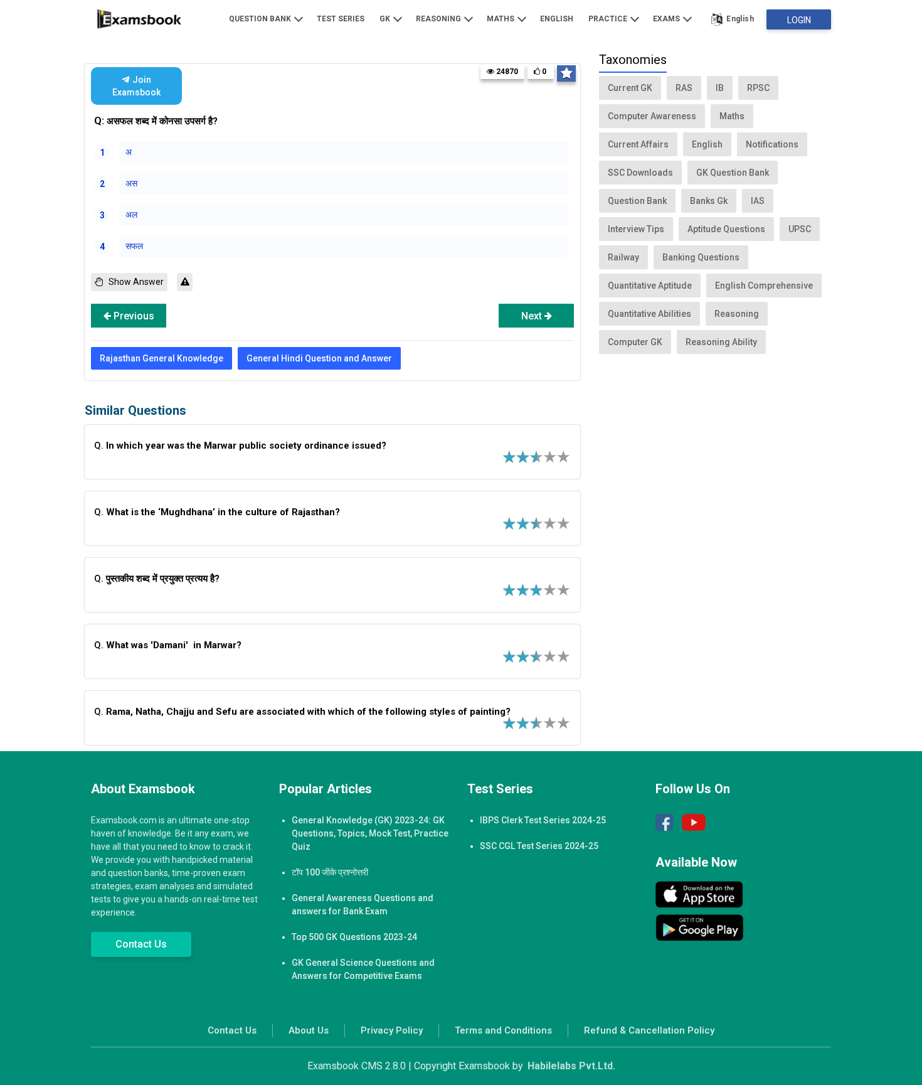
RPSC (758, 88)
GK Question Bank (732, 173)
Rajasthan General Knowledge (161, 358)
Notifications (772, 144)
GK (385, 18)
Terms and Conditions (503, 1030)
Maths (501, 18)
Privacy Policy (392, 1030)
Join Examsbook (136, 86)
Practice (608, 18)
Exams (667, 18)
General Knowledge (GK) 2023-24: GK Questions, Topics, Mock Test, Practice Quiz (370, 833)
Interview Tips (636, 229)
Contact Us (141, 944)
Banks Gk (709, 201)
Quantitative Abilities (649, 314)
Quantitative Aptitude (650, 286)
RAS (684, 88)
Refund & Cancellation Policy (649, 1030)
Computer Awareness (652, 116)
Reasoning (439, 18)
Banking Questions (700, 257)
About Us (309, 1030)
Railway (623, 257)
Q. (241, 445)
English (556, 18)
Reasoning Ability (721, 342)
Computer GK (635, 342)
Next (532, 316)
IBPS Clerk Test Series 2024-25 (543, 820)
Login (799, 20)
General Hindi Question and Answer (319, 358)
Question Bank (261, 18)
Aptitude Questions (726, 229)
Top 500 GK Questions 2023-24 (354, 937)
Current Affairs (638, 144)
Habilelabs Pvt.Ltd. (571, 1066)
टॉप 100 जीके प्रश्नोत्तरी (330, 872)
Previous (132, 316)
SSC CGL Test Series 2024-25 (539, 846)
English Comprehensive (764, 286)
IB (720, 88)
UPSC (799, 229)
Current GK (630, 88)
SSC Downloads (640, 173)
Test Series (340, 18)
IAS (758, 201)
